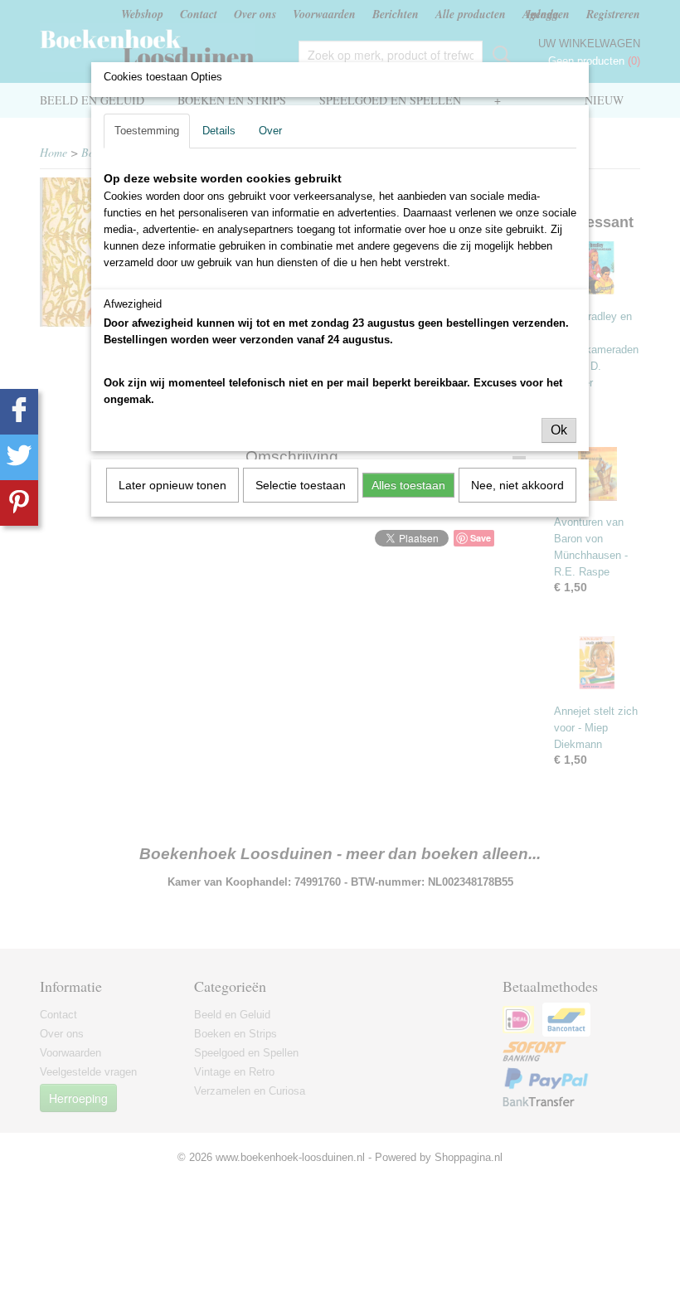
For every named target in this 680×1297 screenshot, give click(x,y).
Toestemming (146, 130)
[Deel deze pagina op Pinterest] (19, 503)
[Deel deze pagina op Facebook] (19, 412)
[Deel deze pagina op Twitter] (19, 457)
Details (219, 130)
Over (270, 130)
